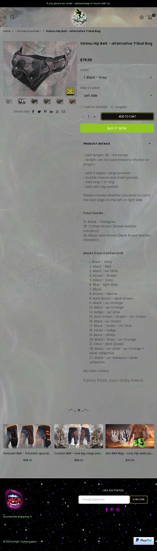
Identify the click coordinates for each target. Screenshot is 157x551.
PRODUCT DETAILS (96, 144)
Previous (6, 69)
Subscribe (139, 499)
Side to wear (90, 88)
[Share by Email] (63, 111)
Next (73, 69)
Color (84, 70)
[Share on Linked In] (51, 111)
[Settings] (142, 17)
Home (6, 31)
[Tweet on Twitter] (39, 111)
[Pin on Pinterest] (45, 111)
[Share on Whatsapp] (57, 111)
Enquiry (120, 107)
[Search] (12, 17)
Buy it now (117, 128)
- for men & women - (28, 31)
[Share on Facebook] (33, 111)
